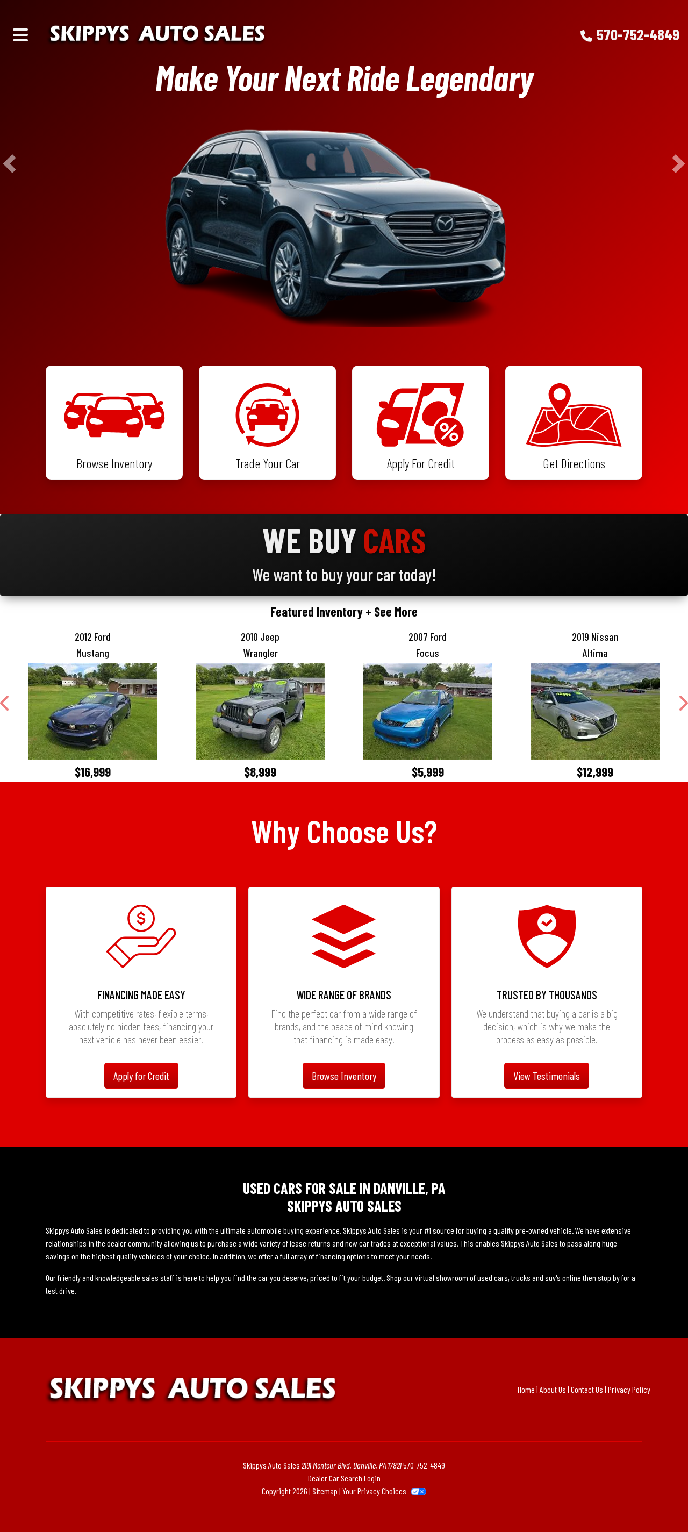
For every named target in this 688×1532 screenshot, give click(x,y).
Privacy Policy (629, 1389)
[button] (9, 163)
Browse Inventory (344, 1075)
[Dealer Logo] (208, 34)
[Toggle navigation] (20, 34)
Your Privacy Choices (375, 1491)
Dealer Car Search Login (344, 1478)
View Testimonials (546, 1075)
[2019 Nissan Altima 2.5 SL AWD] (595, 711)
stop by (609, 1277)
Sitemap (325, 1491)
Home (526, 1389)
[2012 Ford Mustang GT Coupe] (93, 711)
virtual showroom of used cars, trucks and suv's (488, 1277)
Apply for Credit (141, 1075)
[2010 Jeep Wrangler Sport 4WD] (260, 711)
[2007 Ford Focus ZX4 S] (428, 711)
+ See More (392, 611)
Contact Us (587, 1389)
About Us (553, 1389)
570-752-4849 (638, 34)
